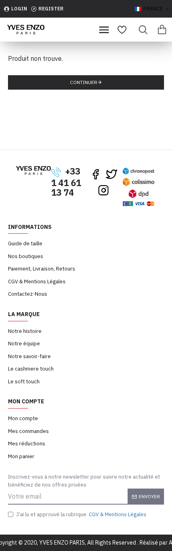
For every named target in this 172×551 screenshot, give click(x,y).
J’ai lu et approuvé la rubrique (81, 514)
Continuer (83, 82)
